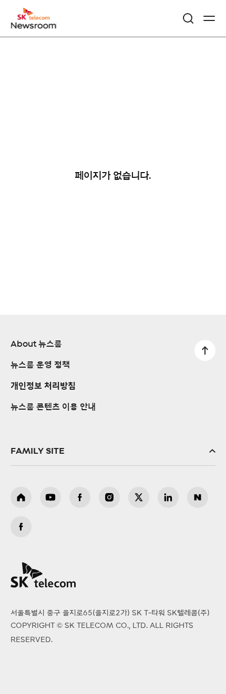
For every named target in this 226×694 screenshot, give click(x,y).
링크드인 (168, 497)
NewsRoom (34, 24)
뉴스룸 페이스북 (21, 526)
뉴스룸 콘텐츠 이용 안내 (53, 407)
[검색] (188, 18)
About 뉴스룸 (36, 344)
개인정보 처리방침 (43, 386)
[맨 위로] (204, 350)
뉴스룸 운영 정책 (40, 365)
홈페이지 (21, 497)
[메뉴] (209, 18)
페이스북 (79, 497)
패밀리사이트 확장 (113, 451)
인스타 (109, 497)
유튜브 (50, 497)
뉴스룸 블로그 (197, 497)
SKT (37, 18)
